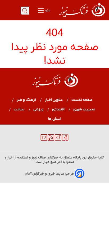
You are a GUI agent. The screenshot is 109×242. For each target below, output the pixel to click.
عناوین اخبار (54, 100)
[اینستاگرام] (58, 139)
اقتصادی (58, 109)
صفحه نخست (81, 100)
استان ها (54, 119)
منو (47, 10)
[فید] (51, 139)
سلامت (19, 109)
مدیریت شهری (84, 109)
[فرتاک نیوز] (82, 17)
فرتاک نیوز (38, 157)
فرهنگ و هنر (26, 100)
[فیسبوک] (65, 139)
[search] (25, 11)
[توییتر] (43, 139)
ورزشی (38, 109)
